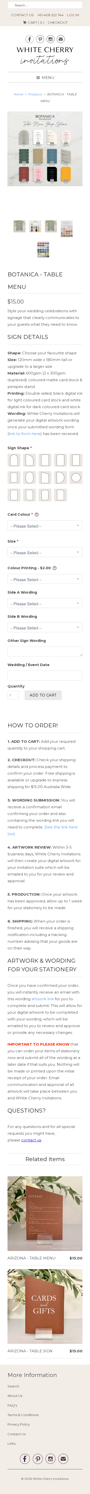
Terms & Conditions (23, 1415)
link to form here (24, 433)
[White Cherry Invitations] (45, 57)
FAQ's (12, 1405)
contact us (31, 1140)
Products (35, 94)
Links (12, 1443)
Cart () (35, 22)
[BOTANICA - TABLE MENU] (45, 149)
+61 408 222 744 (51, 15)
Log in (73, 15)
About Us (15, 1396)
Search (13, 1386)
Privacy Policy (19, 1424)
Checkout (58, 22)
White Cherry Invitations (50, 1479)
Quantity (16, 686)
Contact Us (22, 15)
